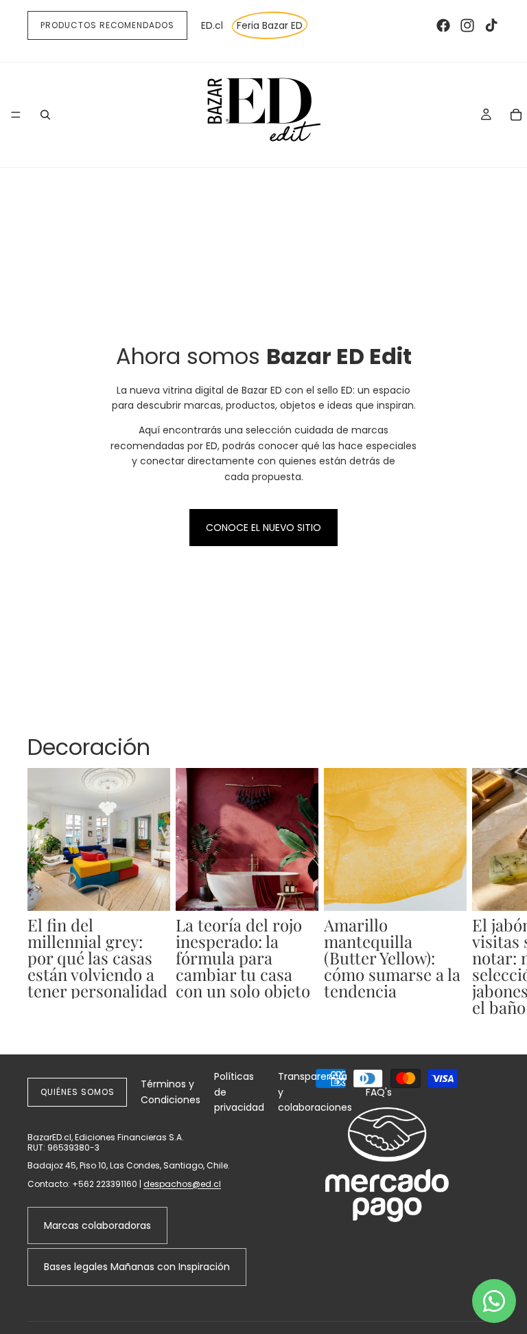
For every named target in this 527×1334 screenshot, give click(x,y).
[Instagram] (467, 25)
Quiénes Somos (77, 1092)
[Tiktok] (491, 25)
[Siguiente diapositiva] (484, 900)
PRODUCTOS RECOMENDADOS (107, 25)
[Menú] (16, 115)
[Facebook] (443, 25)
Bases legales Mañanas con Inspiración (137, 1267)
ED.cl (212, 25)
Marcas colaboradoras (97, 1225)
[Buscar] (45, 115)
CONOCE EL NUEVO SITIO (263, 527)
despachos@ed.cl (182, 1184)
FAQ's (379, 1092)
